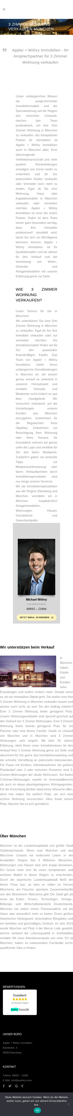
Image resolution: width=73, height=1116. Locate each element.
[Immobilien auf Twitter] (11, 1086)
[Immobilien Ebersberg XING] (22, 1086)
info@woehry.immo (21, 1080)
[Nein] (68, 1104)
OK (37, 1110)
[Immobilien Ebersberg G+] (18, 1086)
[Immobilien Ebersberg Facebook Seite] (5, 1086)
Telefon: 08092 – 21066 (15, 1075)
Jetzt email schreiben (34, 617)
